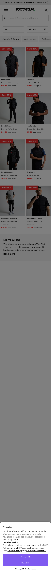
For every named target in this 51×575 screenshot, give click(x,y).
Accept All (25, 557)
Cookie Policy (15, 550)
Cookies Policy (10, 542)
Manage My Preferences (25, 569)
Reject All (25, 563)
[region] (25, 548)
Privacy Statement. (36, 550)
